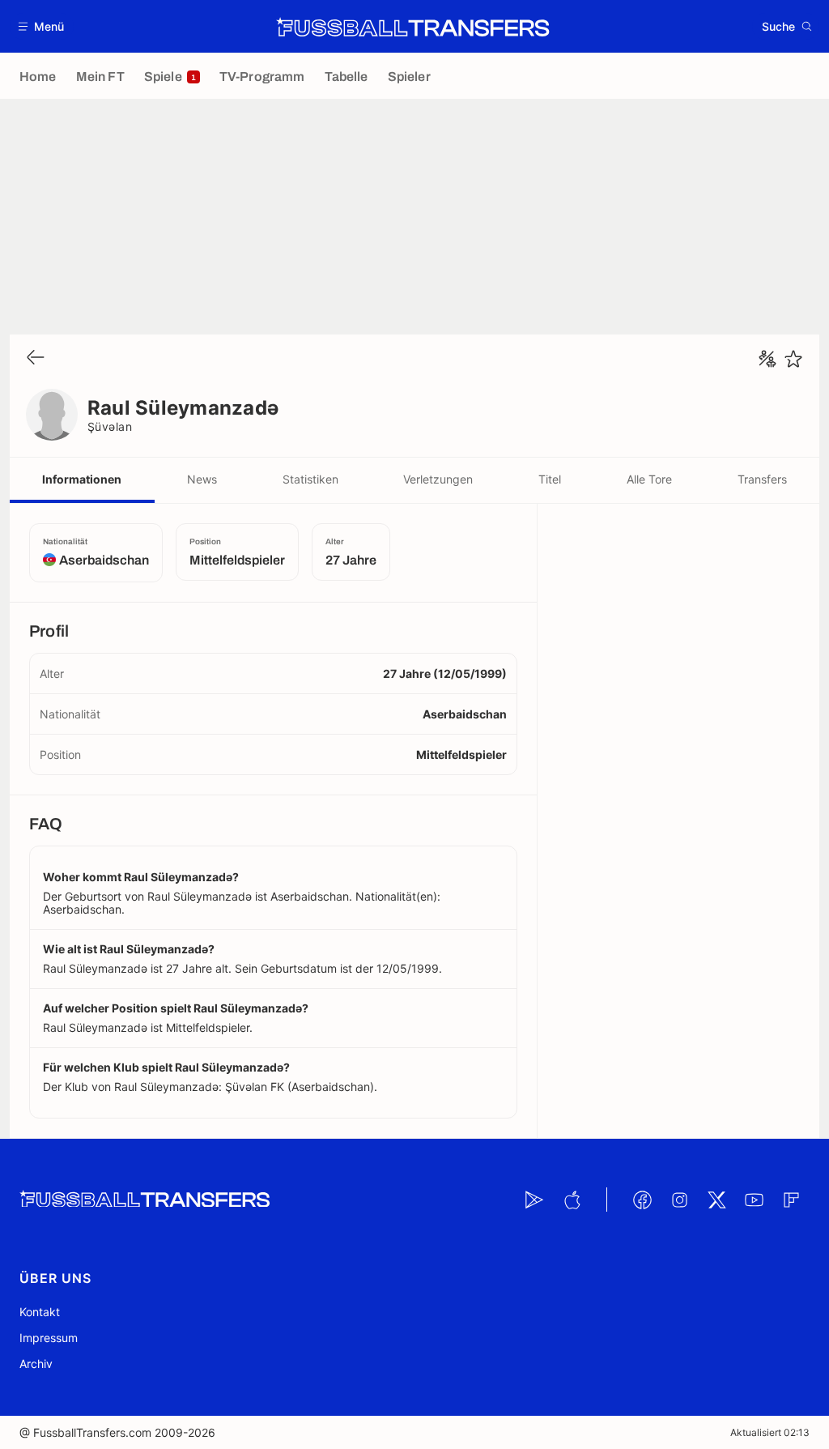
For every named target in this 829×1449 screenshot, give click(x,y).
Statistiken (310, 479)
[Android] (534, 1199)
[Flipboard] (791, 1199)
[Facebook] (642, 1199)
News (202, 479)
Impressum (48, 1338)
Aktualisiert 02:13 (770, 1432)
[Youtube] (754, 1199)
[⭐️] (793, 359)
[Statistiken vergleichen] (767, 359)
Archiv (36, 1363)
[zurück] (35, 358)
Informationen (81, 479)
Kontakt (39, 1312)
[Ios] (571, 1199)
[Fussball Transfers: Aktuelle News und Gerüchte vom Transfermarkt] (413, 26)
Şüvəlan (109, 426)
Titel (549, 479)
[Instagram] (679, 1199)
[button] (42, 26)
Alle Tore (649, 479)
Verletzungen (438, 479)
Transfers (762, 479)
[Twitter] (716, 1199)
